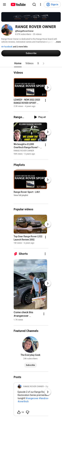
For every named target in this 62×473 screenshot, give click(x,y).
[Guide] (4, 4)
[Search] (34, 4)
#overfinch (23, 401)
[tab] (18, 63)
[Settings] (40, 4)
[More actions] (45, 100)
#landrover (44, 398)
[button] (43, 63)
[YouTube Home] (18, 4)
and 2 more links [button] (20, 47)
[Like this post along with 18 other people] (18, 412)
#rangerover (32, 398)
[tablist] (31, 63)
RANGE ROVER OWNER (24, 151)
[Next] (48, 87)
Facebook (7, 47)
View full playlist (21, 195)
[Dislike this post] (27, 412)
